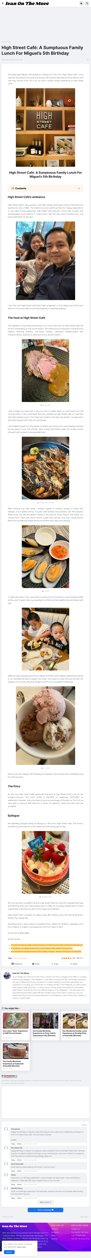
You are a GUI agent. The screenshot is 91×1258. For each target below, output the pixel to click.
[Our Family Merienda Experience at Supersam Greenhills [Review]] (16, 1051)
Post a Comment (45, 1210)
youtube (54, 1239)
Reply (13, 1144)
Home (4, 41)
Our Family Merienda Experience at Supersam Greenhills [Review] (13, 1063)
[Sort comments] (84, 1125)
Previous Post (8, 1217)
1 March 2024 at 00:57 (30, 1184)
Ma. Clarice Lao (16, 1148)
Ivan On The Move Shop (80, 1239)
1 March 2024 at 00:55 (30, 1160)
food (9, 41)
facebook (54, 1229)
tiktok (53, 1235)
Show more (44, 1202)
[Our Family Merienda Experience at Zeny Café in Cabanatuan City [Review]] (45, 1021)
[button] (3, 3)
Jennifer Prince (16, 1188)
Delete (19, 1144)
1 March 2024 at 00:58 (30, 1198)
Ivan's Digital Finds (78, 1235)
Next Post (84, 1217)
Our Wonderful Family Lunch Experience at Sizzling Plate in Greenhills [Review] (74, 1033)
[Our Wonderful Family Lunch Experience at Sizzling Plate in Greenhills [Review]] (75, 1021)
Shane (13, 1175)
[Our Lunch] (16, 1021)
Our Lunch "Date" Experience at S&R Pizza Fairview (15, 1032)
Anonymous (15, 1129)
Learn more (21, 1247)
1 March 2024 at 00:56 (30, 1171)
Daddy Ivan (75, 1229)
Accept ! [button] (9, 1252)
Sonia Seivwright (17, 1164)
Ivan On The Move (20, 973)
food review (22, 958)
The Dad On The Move (79, 1232)
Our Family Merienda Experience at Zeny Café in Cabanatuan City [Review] (44, 1033)
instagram (55, 1232)
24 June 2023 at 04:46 (30, 1144)
